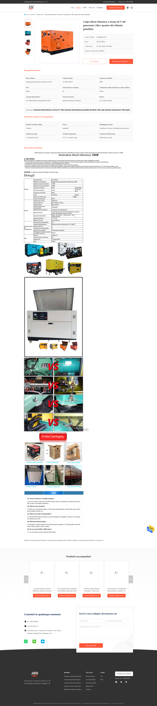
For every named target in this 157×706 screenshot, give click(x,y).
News (101, 679)
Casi (101, 676)
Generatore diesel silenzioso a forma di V (90, 540)
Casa (72, 7)
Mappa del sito (89, 686)
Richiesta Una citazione (115, 7)
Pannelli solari (39, 14)
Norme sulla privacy (38, 703)
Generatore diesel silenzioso (38, 540)
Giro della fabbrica (91, 679)
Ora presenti (90, 645)
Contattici (99, 7)
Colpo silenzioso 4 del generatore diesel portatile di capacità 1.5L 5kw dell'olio (36, 591)
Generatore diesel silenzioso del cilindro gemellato (62, 540)
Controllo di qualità (91, 683)
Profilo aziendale (90, 676)
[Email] (45, 642)
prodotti (32, 14)
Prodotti (78, 7)
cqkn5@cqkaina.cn (32, 626)
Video (85, 7)
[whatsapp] (28, 642)
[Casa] (31, 7)
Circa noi (92, 7)
